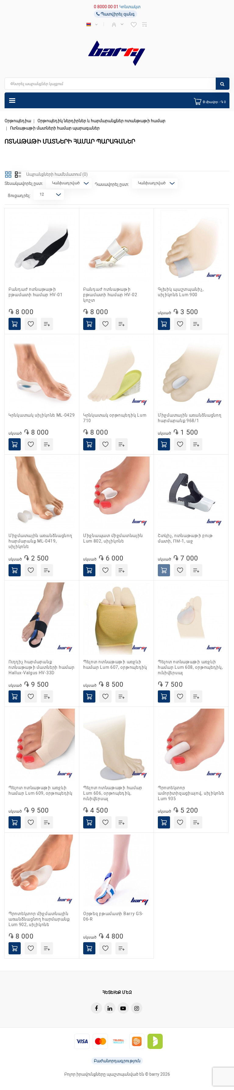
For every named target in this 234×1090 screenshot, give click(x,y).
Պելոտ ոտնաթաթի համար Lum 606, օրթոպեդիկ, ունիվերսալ (112, 793)
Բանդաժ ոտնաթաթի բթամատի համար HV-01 (35, 292)
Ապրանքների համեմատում (57, 174)
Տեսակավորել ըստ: (24, 183)
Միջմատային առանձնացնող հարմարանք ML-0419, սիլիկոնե (40, 541)
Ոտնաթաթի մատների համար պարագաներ (55, 128)
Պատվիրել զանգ (117, 14)
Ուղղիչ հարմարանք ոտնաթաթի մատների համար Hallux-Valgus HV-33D (41, 667)
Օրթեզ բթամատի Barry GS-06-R (113, 916)
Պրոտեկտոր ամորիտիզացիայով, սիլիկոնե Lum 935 (191, 793)
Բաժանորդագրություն (117, 1060)
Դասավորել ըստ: (112, 184)
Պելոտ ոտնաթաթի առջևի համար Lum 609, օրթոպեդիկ (41, 790)
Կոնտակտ (129, 6)
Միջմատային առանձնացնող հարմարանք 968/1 (189, 418)
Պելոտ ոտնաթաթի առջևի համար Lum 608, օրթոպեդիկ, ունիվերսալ (190, 667)
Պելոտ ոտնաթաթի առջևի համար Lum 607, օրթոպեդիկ (115, 664)
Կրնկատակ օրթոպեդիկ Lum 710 (114, 418)
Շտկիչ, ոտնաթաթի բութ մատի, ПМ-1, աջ (185, 538)
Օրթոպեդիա (18, 120)
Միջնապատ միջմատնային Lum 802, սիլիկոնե (113, 538)
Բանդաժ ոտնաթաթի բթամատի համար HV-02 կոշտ (110, 295)
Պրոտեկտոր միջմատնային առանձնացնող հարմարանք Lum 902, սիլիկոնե (39, 919)
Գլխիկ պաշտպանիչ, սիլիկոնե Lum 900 (181, 292)
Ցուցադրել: (19, 195)
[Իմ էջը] (117, 24)
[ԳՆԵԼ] (15, 324)
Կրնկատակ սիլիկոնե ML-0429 (42, 415)
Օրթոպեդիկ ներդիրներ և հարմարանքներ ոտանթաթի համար (101, 120)
